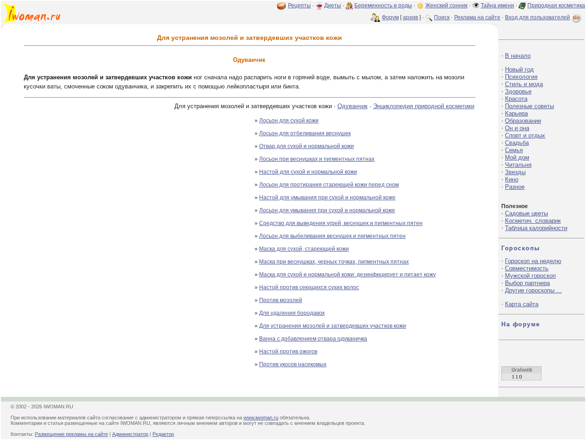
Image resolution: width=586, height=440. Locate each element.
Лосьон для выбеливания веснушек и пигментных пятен (332, 236)
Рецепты (299, 5)
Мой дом (517, 157)
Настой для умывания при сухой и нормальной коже (327, 197)
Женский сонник (446, 5)
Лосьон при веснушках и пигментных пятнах (316, 159)
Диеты (332, 5)
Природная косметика (556, 5)
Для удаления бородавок (292, 313)
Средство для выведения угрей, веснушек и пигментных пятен (341, 223)
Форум (390, 17)
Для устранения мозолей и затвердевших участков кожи (332, 326)
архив (410, 17)
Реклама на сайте (477, 17)
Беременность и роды (383, 5)
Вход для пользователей (537, 17)
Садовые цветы (526, 213)
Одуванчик (352, 106)
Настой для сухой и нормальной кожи (308, 172)
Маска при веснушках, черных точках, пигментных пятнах (334, 261)
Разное (515, 186)
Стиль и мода (524, 84)
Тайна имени (497, 5)
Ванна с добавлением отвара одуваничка (313, 339)
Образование (523, 120)
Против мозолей (280, 300)
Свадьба (517, 142)
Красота (516, 98)
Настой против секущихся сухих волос (309, 287)
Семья (514, 150)
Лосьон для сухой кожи (289, 120)
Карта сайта (521, 304)
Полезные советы (529, 106)
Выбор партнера (527, 283)
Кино (511, 179)
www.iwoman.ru (261, 417)
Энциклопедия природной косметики (423, 106)
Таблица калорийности (536, 228)
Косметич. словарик (533, 220)
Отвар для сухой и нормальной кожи (306, 146)
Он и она (517, 128)
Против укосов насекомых (292, 364)
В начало (518, 55)
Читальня (518, 164)
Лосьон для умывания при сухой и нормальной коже (327, 210)
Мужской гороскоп (530, 275)
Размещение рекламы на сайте (71, 434)
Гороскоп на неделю (533, 261)
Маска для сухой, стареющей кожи (304, 249)
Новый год (519, 69)
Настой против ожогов (288, 351)
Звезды (515, 172)
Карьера (516, 113)
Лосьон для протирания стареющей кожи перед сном (329, 185)
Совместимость (526, 268)
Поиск (442, 17)
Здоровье (518, 91)
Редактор (163, 434)
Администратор (130, 434)
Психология (521, 76)
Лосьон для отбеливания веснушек (305, 133)
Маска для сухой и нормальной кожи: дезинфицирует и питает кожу (347, 274)
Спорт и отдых (525, 135)
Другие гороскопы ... (533, 290)
